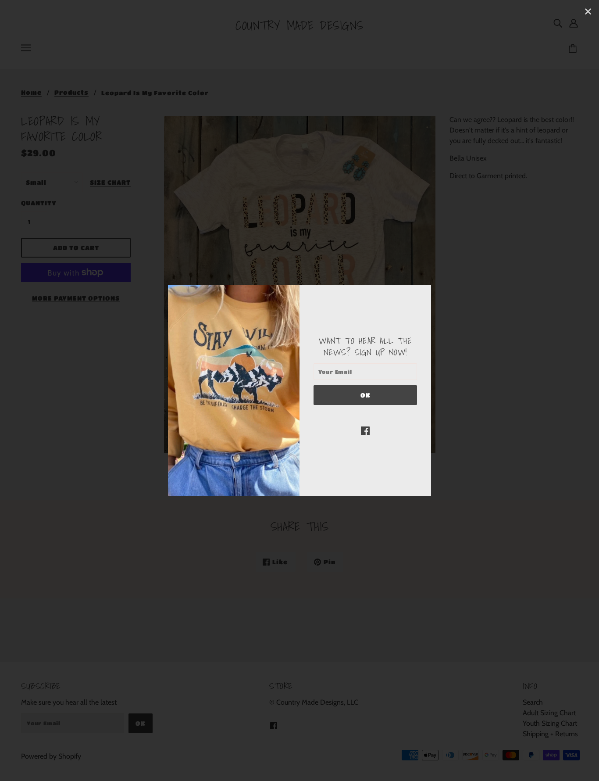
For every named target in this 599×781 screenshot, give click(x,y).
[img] (365, 430)
